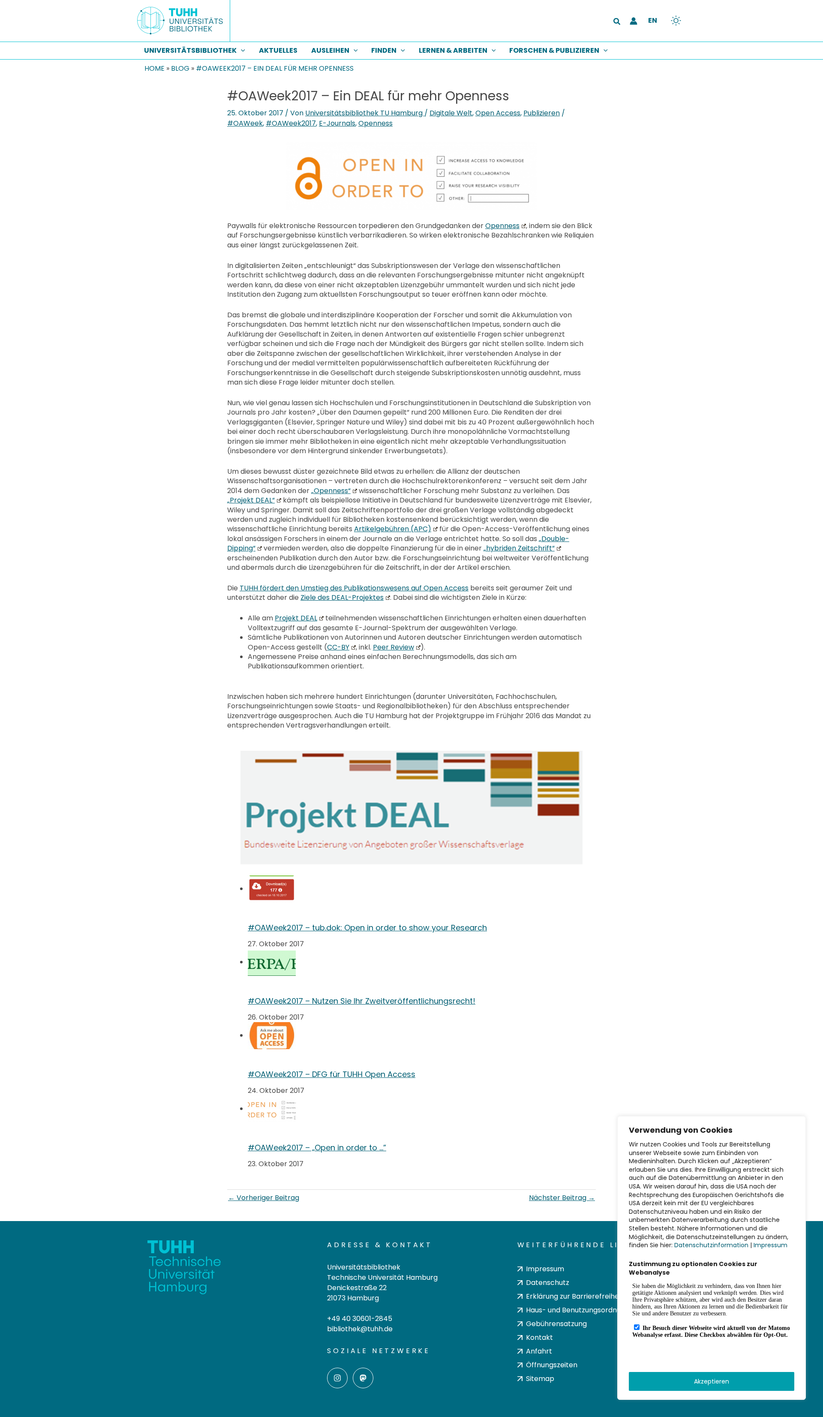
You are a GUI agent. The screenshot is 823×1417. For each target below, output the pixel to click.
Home (154, 68)
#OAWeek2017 (291, 123)
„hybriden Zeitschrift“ (519, 548)
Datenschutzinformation (711, 1245)
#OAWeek (245, 123)
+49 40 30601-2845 (359, 1319)
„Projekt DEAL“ (251, 500)
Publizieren (541, 113)
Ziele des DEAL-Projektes (342, 597)
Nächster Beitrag (562, 1198)
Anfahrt (539, 1351)
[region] (711, 1258)
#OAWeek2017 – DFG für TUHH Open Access (331, 1074)
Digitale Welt (451, 113)
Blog (180, 68)
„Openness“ (331, 491)
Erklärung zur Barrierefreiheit (574, 1296)
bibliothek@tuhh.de (360, 1329)
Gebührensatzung (556, 1324)
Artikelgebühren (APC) (392, 529)
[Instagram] (337, 1378)
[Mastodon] (363, 1378)
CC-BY (338, 647)
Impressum (770, 1245)
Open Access (497, 113)
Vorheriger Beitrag (263, 1198)
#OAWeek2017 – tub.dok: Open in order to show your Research (367, 927)
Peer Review (393, 647)
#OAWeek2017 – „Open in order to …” (317, 1147)
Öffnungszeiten (551, 1365)
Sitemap (540, 1379)
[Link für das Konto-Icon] (633, 21)
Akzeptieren (711, 1381)
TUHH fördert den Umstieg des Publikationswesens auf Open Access (354, 588)
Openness (375, 123)
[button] (617, 22)
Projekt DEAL (296, 618)
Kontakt (539, 1337)
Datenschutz (547, 1283)
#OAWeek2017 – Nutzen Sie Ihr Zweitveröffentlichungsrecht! (361, 1001)
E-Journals (337, 123)
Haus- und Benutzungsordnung (577, 1310)
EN (652, 20)
